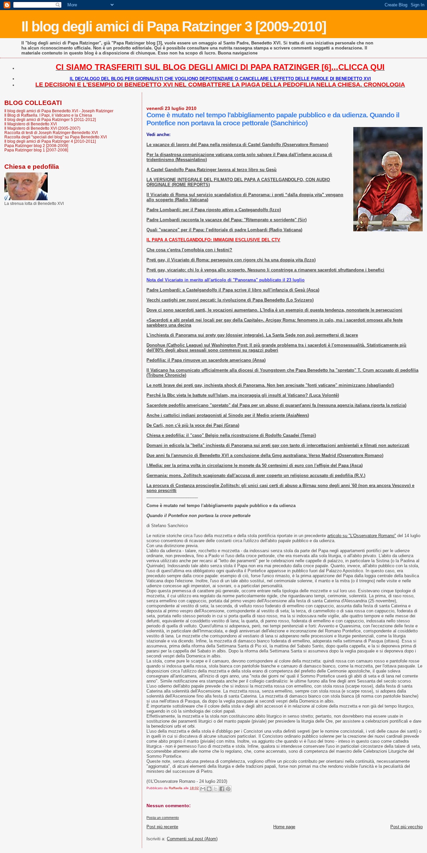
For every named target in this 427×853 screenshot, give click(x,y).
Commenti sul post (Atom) (192, 838)
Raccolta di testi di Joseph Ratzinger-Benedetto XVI (51, 132)
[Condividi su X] (215, 788)
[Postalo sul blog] (209, 788)
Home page (284, 826)
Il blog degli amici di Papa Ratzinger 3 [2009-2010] (173, 26)
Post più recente (162, 826)
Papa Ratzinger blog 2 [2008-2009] (36, 145)
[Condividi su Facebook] (222, 788)
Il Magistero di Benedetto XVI (30, 124)
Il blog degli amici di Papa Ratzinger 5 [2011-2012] (50, 119)
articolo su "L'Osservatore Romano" (361, 535)
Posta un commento (162, 818)
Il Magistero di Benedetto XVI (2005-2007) (42, 128)
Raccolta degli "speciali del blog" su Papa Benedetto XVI (55, 137)
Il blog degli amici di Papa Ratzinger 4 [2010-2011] (50, 141)
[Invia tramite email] (202, 788)
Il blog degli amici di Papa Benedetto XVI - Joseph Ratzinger (58, 111)
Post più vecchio (406, 826)
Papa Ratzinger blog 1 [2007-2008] (36, 150)
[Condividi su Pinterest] (228, 788)
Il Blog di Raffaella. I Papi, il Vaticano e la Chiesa (48, 115)
